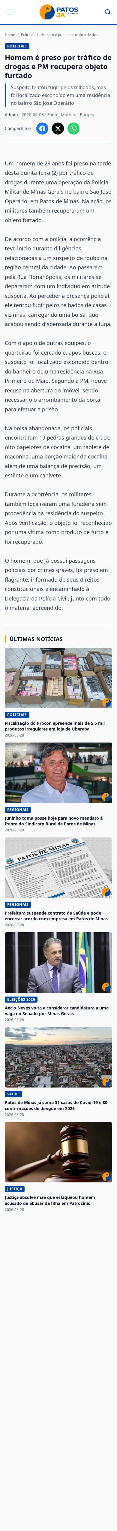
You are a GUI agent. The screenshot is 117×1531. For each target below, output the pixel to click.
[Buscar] (107, 12)
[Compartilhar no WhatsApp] (74, 129)
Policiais (27, 34)
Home (10, 34)
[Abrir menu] (9, 12)
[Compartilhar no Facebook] (42, 129)
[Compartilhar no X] (58, 129)
